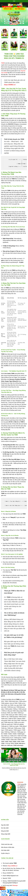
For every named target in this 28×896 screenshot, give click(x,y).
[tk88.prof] (15, 4)
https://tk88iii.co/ (10, 85)
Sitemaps (15, 885)
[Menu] (2, 5)
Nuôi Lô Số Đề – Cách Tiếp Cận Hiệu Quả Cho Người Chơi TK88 (14, 764)
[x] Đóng (2, 888)
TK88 (2, 63)
